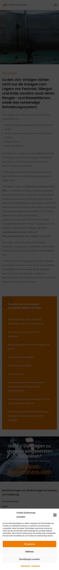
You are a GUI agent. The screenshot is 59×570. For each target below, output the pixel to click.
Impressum (35, 566)
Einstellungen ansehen (29, 559)
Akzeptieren (29, 544)
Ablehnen (29, 551)
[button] (55, 514)
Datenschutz (25, 566)
